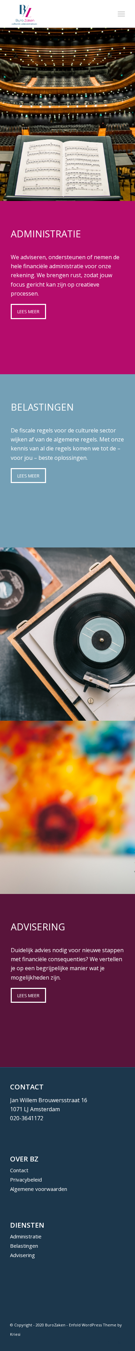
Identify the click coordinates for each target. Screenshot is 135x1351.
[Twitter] (109, 1342)
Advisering (22, 1255)
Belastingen (24, 1245)
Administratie (26, 1236)
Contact (19, 1170)
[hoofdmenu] (121, 14)
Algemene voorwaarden (38, 1188)
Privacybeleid (26, 1179)
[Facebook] (99, 1342)
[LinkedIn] (120, 1342)
